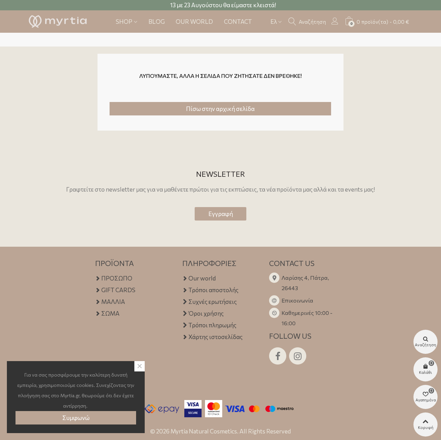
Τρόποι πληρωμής (212, 325)
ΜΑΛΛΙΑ (113, 301)
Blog (156, 21)
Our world (194, 21)
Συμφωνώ (76, 417)
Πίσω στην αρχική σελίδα (220, 108)
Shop (124, 21)
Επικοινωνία (297, 300)
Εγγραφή (220, 213)
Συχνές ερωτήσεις (212, 301)
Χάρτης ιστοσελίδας (215, 336)
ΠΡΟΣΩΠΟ (116, 278)
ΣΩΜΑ (110, 313)
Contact (238, 21)
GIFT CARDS (118, 290)
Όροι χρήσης (206, 313)
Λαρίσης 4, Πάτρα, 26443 (305, 282)
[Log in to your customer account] (335, 21)
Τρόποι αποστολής (213, 290)
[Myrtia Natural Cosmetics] (58, 21)
